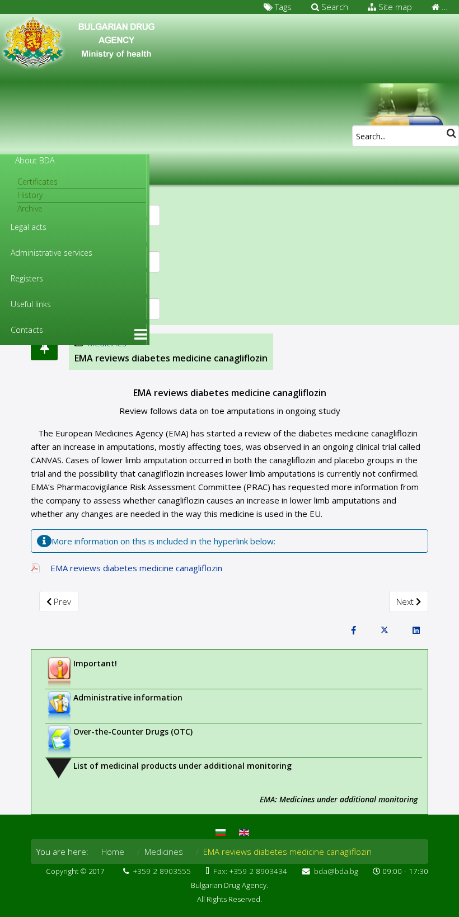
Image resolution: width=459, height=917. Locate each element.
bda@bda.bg (336, 871)
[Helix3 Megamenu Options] (140, 334)
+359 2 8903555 (162, 871)
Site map (394, 6)
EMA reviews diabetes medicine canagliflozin (136, 567)
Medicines (163, 851)
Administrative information (127, 697)
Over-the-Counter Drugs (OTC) (133, 731)
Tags (282, 6)
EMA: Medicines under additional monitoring (339, 799)
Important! (95, 663)
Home (112, 851)
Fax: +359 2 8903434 (250, 871)
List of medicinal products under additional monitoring (182, 765)
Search (333, 6)
